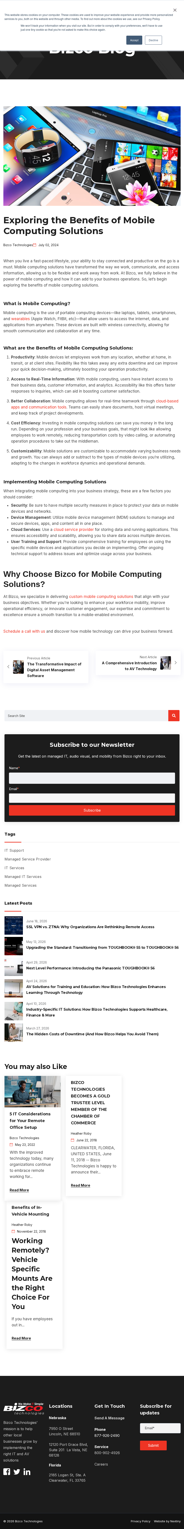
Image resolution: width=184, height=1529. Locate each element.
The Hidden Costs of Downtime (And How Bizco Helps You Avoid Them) (92, 1034)
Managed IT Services (23, 876)
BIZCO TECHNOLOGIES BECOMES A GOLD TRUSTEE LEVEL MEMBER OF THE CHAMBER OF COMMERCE (90, 1102)
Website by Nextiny (165, 1521)
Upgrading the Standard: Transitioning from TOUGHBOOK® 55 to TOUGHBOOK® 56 (102, 947)
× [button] (174, 9)
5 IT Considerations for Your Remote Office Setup (30, 1121)
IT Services (14, 868)
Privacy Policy (140, 1521)
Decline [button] (153, 40)
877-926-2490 (107, 1435)
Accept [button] (134, 40)
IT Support (14, 850)
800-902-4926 (107, 1453)
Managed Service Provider (27, 859)
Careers (101, 1464)
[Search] (174, 715)
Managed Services (20, 885)
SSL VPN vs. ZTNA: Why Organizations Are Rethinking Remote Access (90, 927)
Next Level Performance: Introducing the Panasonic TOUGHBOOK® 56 (90, 968)
